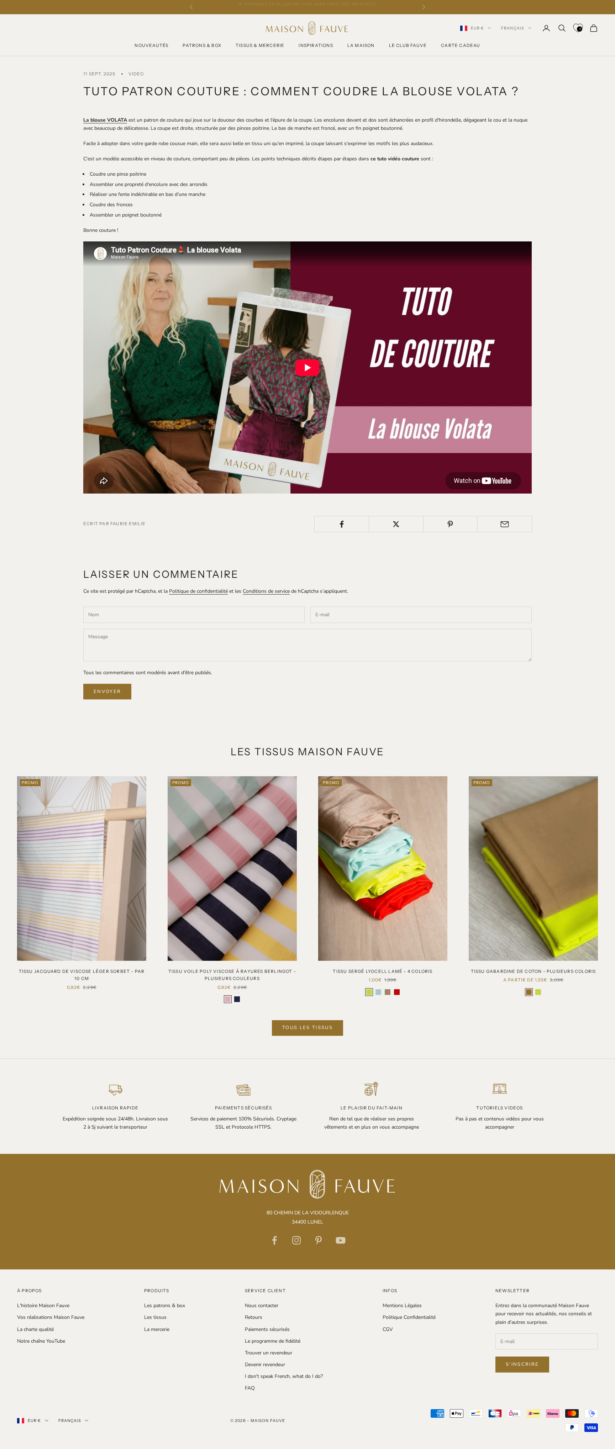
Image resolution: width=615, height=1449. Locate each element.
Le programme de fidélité (272, 1341)
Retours (253, 1317)
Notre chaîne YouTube (41, 1341)
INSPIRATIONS (316, 45)
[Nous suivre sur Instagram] (296, 1240)
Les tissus (155, 1317)
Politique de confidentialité (198, 591)
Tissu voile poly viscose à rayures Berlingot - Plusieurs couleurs (232, 975)
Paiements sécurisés (267, 1329)
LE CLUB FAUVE (408, 45)
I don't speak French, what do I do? (284, 1376)
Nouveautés (151, 45)
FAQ (250, 1388)
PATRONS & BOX (202, 45)
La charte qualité (35, 1329)
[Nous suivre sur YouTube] (340, 1240)
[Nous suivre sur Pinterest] (318, 1240)
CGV (388, 1329)
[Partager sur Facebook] (342, 524)
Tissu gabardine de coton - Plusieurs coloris (533, 971)
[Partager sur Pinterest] (451, 524)
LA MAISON (361, 45)
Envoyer (107, 691)
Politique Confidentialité (409, 1317)
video (136, 73)
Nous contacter (261, 1305)
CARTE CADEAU (460, 45)
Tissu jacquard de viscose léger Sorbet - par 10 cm (82, 975)
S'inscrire (522, 1364)
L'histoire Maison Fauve (43, 1305)
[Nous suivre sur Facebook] (274, 1240)
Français (512, 28)
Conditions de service (266, 591)
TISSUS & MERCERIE (260, 45)
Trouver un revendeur (268, 1352)
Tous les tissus (307, 1027)
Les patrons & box (164, 1305)
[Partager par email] (505, 524)
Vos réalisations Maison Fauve (50, 1317)
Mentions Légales (402, 1305)
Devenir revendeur (265, 1364)
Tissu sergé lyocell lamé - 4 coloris (382, 971)
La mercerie (156, 1329)
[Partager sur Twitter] (396, 524)
